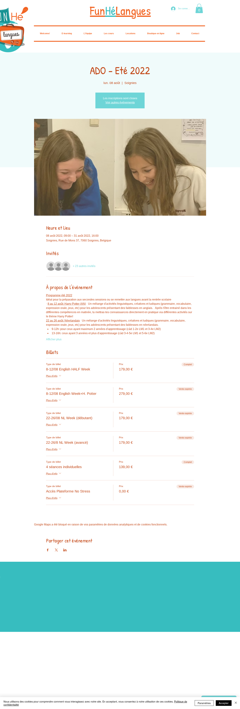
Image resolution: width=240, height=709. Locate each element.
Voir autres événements (120, 102)
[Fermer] (236, 703)
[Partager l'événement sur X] (56, 550)
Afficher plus (53, 339)
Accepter (224, 703)
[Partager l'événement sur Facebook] (47, 550)
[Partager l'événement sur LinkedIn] (65, 550)
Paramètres (204, 703)
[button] (199, 8)
